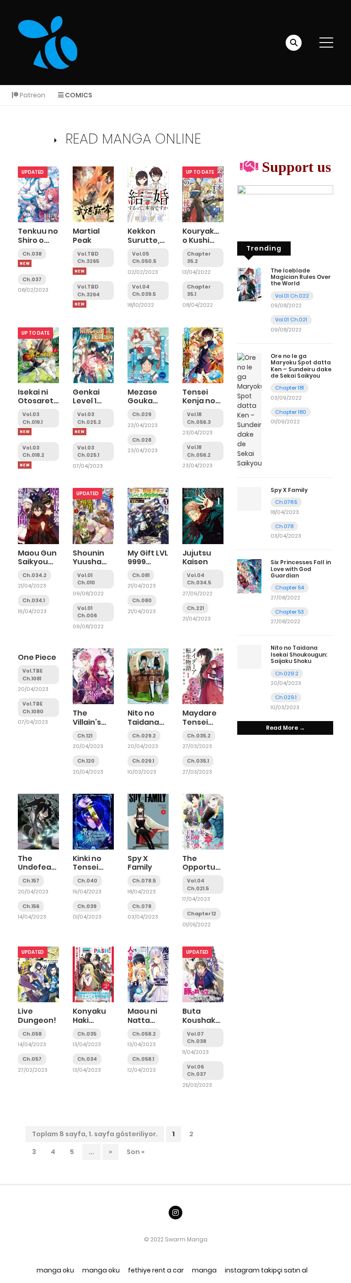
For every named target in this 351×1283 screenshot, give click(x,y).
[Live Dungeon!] (38, 973)
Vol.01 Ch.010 (86, 579)
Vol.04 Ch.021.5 (198, 884)
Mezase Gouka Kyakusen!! (149, 401)
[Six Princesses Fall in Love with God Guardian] (249, 576)
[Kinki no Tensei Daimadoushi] (93, 821)
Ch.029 (141, 414)
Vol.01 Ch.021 (291, 319)
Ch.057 (32, 1059)
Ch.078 (141, 906)
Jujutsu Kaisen (196, 557)
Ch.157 (30, 880)
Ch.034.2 (34, 575)
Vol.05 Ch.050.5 (144, 257)
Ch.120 (86, 760)
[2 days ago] (25, 431)
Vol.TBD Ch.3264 (88, 290)
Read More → (285, 728)
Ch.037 (32, 279)
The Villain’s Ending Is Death (89, 726)
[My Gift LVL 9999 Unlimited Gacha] (148, 515)
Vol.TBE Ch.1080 (32, 707)
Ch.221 (195, 608)
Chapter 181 (289, 387)
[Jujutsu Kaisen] (202, 515)
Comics (78, 95)
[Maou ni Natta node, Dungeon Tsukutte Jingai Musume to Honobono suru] (148, 973)
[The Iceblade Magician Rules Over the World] (249, 284)
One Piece (37, 657)
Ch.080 (142, 600)
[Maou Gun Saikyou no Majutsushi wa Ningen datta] (38, 515)
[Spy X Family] (148, 821)
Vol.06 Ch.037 (196, 1070)
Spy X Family (140, 862)
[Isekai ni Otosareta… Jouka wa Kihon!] (38, 354)
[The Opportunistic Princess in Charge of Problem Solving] (202, 821)
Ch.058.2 (144, 1033)
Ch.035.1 (198, 760)
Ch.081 (140, 575)
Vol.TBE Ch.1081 (32, 674)
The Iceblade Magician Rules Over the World (301, 277)
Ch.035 (86, 1033)
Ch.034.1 (33, 600)
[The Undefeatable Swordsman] (38, 821)
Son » (135, 1151)
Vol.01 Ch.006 (87, 612)
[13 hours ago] (79, 271)
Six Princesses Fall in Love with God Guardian (301, 568)
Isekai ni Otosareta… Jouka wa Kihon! (41, 405)
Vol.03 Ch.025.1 (88, 451)
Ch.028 (141, 440)
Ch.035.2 (199, 735)
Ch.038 (32, 253)
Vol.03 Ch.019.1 (32, 418)
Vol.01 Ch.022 (292, 295)
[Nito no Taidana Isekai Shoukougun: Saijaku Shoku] (148, 675)
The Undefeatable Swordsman (45, 867)
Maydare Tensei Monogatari (205, 722)
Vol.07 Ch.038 (196, 1037)
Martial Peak (86, 235)
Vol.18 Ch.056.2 (199, 451)
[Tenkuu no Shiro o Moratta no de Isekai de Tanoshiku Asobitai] (38, 193)
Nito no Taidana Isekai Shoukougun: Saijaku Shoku (299, 654)
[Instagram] (175, 1212)
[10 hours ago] (25, 263)
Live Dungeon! (37, 1015)
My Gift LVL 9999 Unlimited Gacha (148, 566)
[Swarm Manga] (47, 42)
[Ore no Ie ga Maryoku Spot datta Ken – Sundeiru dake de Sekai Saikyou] (249, 410)
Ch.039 (86, 906)
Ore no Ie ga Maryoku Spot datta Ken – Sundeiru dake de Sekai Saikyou (301, 366)
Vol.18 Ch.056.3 (199, 418)
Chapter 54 (289, 587)
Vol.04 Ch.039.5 (144, 290)
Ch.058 (32, 1033)
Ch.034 (87, 1059)
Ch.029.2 (144, 735)
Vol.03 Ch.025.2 (89, 418)
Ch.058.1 (143, 1059)
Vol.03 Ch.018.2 (33, 451)
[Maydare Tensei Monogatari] (202, 675)
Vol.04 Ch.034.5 (199, 579)
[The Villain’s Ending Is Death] (93, 675)
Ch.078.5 (144, 880)
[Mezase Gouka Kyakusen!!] (148, 354)
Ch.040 (87, 880)
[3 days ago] (25, 465)
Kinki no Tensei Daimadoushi (98, 867)
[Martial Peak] (93, 193)
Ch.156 (30, 906)
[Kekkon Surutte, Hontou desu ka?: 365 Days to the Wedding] (148, 193)
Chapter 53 (289, 611)
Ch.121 (84, 735)
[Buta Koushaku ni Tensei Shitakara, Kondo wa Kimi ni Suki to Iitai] (202, 973)
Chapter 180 (290, 412)
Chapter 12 (201, 913)
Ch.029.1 (143, 760)
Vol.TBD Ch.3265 (88, 257)
